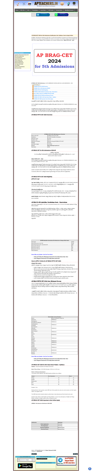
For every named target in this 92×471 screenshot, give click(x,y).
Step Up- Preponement (19, 61)
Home (17, 10)
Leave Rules (43, 10)
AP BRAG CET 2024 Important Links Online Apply (43, 98)
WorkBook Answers (69, 10)
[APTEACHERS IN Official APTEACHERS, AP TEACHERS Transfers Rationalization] (46, 4)
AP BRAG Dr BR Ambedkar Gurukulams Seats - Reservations (45, 91)
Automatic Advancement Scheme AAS (22, 54)
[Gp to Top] (89, 468)
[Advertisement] (54, 25)
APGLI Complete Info (18, 60)
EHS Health (50, 10)
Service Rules (59, 10)
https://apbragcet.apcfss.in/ (53, 145)
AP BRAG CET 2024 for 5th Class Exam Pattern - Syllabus (45, 97)
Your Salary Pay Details (19, 64)
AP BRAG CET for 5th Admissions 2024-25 (42, 88)
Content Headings (35, 84)
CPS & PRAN (17, 65)
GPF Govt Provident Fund (19, 56)
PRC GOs (22, 10)
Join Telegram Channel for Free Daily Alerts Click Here (47, 258)
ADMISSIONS (39, 451)
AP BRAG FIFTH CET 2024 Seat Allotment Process (43, 95)
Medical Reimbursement (19, 62)
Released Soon (61, 427)
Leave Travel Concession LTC (20, 58)
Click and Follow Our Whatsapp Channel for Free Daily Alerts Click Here (51, 256)
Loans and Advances (18, 57)
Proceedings (35, 10)
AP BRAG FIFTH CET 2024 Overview (41, 86)
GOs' (28, 10)
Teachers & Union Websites (20, 66)
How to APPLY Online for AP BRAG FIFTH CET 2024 (44, 93)
